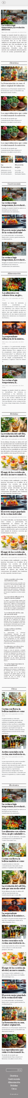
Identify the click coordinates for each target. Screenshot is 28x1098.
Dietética (14, 1076)
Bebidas (14, 1085)
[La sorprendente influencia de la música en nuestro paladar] (14, 328)
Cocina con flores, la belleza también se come (12, 629)
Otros (14, 1089)
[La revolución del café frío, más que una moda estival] (14, 424)
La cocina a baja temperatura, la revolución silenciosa (13, 27)
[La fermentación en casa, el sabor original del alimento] (14, 73)
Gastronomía (14, 1079)
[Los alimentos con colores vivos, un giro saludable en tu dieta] (14, 284)
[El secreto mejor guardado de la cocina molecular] (21, 159)
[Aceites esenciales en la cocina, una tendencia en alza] (14, 742)
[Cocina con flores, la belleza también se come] (14, 699)
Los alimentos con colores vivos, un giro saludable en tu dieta (11, 295)
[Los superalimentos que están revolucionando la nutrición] (14, 103)
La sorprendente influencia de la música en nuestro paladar (12, 339)
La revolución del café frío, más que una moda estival (13, 435)
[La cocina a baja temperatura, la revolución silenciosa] (14, 17)
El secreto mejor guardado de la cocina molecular (14, 231)
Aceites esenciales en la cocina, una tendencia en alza (13, 580)
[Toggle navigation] (4, 2)
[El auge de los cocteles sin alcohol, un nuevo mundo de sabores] (14, 463)
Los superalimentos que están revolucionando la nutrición (14, 114)
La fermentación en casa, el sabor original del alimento (13, 84)
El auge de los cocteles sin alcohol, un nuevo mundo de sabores (14, 474)
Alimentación (14, 1082)
